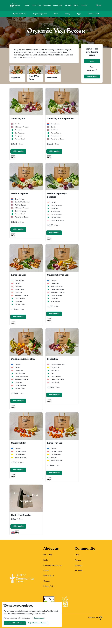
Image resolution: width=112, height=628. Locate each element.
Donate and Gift (93, 14)
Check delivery (92, 76)
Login (92, 61)
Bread (56, 14)
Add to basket (18, 151)
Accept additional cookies (14, 623)
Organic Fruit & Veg (19, 14)
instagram (78, 565)
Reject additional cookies (37, 623)
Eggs (79, 14)
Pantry (67, 14)
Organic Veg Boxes (40, 14)
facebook (78, 570)
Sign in (98, 5)
